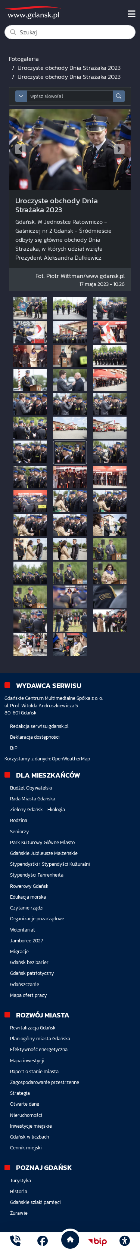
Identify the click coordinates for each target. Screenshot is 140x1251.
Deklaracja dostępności (35, 737)
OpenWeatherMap (71, 758)
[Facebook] (42, 1242)
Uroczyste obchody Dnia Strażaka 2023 (69, 67)
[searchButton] (119, 96)
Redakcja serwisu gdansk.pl (39, 726)
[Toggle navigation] (132, 14)
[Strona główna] (15, 1242)
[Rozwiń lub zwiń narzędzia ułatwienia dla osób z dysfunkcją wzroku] (124, 1241)
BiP (14, 747)
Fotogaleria (24, 58)
